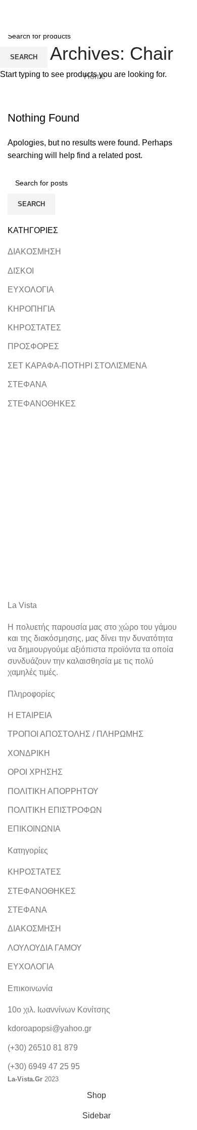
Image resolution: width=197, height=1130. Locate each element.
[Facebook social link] (69, 7)
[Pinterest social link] (120, 7)
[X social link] (82, 7)
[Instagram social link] (94, 7)
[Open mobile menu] (18, 25)
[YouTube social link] (107, 7)
